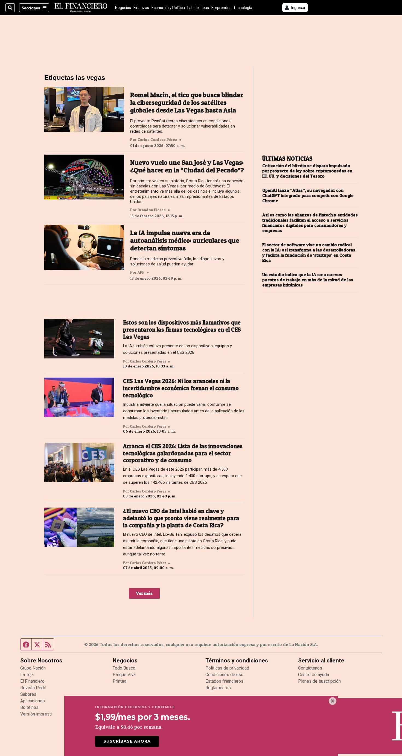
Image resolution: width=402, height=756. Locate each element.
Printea (119, 681)
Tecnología (242, 8)
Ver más (144, 593)
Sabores (28, 694)
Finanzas (141, 8)
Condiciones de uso (224, 674)
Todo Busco (124, 668)
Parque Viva (124, 674)
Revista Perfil (33, 687)
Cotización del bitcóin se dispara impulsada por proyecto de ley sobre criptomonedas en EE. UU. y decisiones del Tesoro (307, 171)
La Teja (27, 674)
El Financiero (32, 681)
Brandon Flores (152, 210)
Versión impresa (36, 714)
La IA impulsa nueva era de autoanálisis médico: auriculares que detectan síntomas (184, 240)
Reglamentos (218, 687)
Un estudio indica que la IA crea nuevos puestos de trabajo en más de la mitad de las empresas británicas (307, 280)
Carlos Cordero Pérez (157, 139)
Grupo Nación (33, 668)
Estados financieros (224, 681)
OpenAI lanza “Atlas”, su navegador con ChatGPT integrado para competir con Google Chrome (308, 195)
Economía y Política (168, 8)
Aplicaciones (32, 700)
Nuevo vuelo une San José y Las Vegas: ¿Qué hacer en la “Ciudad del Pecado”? (187, 166)
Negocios (123, 8)
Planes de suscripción (319, 681)
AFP (141, 272)
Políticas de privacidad (227, 668)
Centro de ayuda (313, 674)
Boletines (29, 707)
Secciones (31, 7)
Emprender (221, 8)
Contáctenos (310, 668)
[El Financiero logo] (81, 8)
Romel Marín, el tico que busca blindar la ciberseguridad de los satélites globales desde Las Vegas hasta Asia (186, 102)
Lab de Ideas (198, 8)
